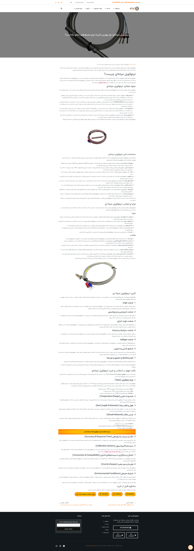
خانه (134, 64)
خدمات (108, 8)
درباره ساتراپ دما (90, 2)
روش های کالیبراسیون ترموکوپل (112, 451)
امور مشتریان (78, 8)
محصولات (117, 8)
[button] (61, 8)
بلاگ (71, 2)
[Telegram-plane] (61, 2)
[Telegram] (64, 546)
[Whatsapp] (56, 2)
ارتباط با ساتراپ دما (79, 2)
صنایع (88, 8)
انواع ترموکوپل (102, 82)
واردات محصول (98, 8)
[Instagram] (58, 2)
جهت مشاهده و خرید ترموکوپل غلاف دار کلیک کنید (97, 432)
